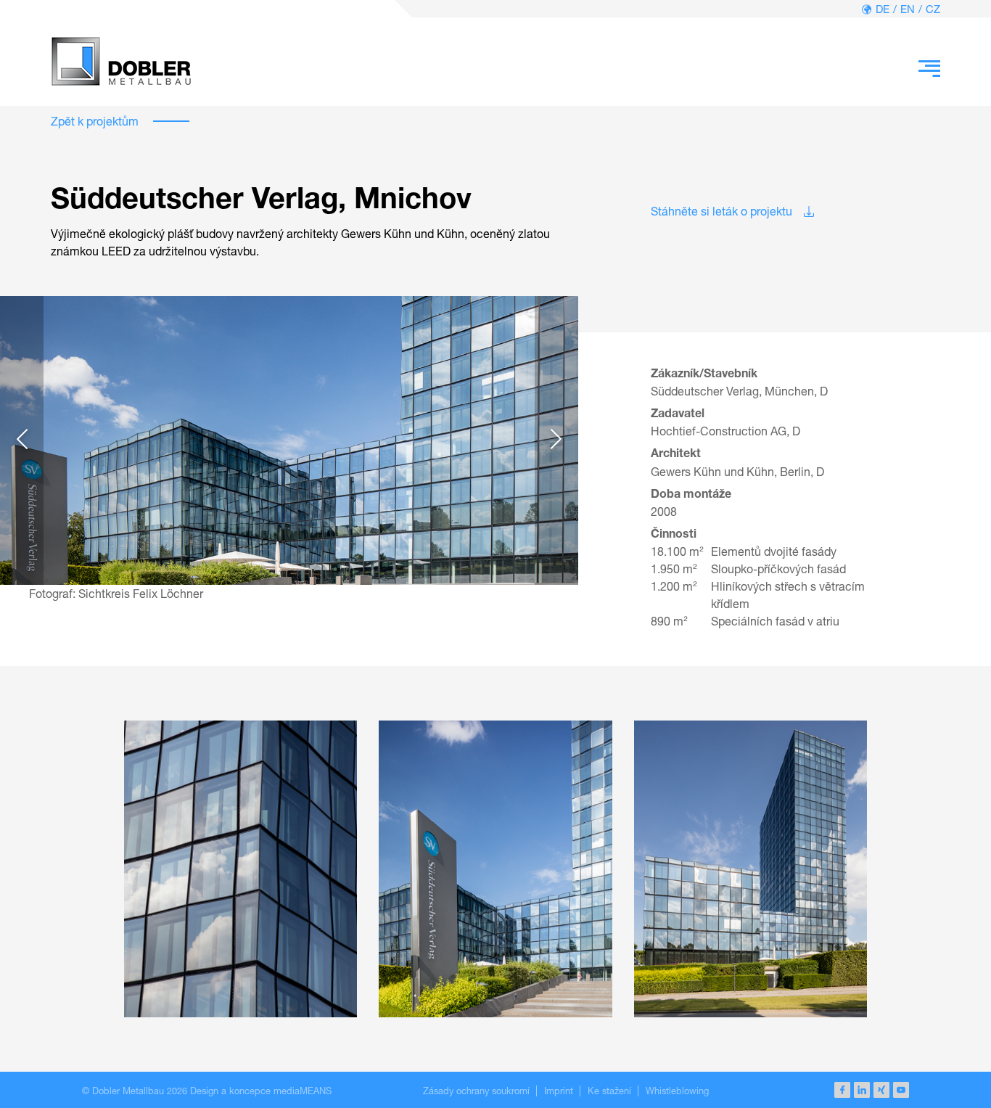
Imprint (558, 1091)
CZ (933, 9)
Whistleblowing (677, 1091)
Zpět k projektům (95, 121)
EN (907, 9)
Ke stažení (609, 1091)
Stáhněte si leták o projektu (721, 211)
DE (882, 9)
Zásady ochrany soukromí (476, 1091)
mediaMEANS (303, 1091)
